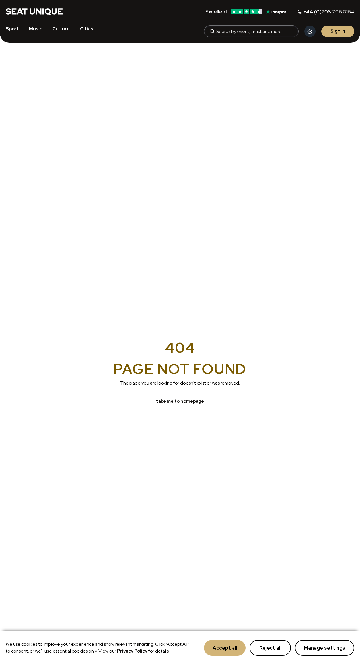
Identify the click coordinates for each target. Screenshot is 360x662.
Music (35, 29)
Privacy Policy (132, 651)
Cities (86, 29)
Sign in (337, 31)
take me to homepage (180, 401)
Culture (61, 29)
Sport (12, 29)
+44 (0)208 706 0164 (328, 11)
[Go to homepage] (34, 11)
